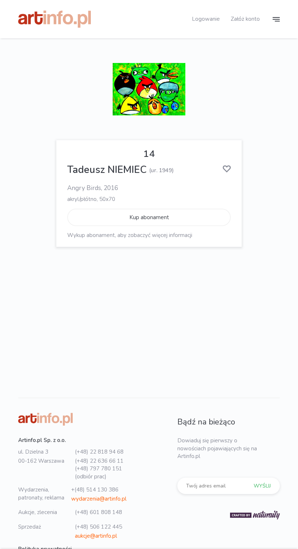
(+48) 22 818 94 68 (99, 451)
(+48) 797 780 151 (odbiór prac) (98, 472)
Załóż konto (245, 19)
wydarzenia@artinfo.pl (98, 498)
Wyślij (262, 485)
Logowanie (206, 19)
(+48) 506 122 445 (98, 526)
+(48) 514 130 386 (94, 489)
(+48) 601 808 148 (98, 512)
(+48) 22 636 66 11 (99, 461)
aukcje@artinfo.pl (96, 536)
